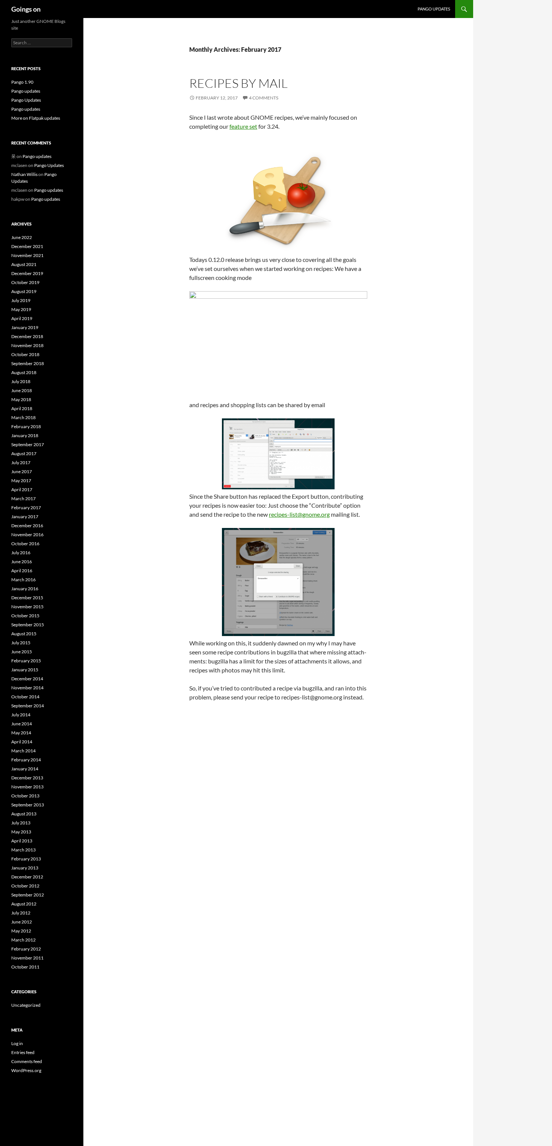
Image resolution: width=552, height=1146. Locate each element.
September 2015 (27, 624)
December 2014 (27, 678)
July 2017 (20, 462)
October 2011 (25, 967)
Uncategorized (26, 1005)
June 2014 (21, 723)
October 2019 (25, 282)
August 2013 (23, 814)
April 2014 (21, 741)
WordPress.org (26, 1070)
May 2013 (21, 832)
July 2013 (20, 823)
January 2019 (24, 327)
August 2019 (23, 291)
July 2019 (20, 300)
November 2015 (27, 606)
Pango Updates (26, 100)
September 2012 (27, 895)
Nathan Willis (24, 174)
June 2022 (21, 237)
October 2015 (25, 615)
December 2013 (27, 778)
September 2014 (27, 705)
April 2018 (21, 408)
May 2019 (21, 309)
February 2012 (26, 949)
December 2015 (27, 597)
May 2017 (21, 480)
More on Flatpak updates (35, 118)
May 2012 (21, 931)
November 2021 (27, 255)
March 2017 (23, 498)
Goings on (26, 9)
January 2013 (24, 868)
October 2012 (25, 886)
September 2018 (27, 363)
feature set (243, 126)
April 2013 (21, 841)
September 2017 (27, 444)
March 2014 (23, 750)
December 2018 (27, 336)
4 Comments (263, 98)
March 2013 (23, 850)
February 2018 (26, 426)
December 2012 (27, 877)
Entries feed (23, 1052)
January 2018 (24, 435)
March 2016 (23, 579)
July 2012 (20, 913)
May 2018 (21, 399)
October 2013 (25, 796)
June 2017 (21, 471)
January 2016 (24, 588)
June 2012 (21, 922)
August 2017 (23, 453)
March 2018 (23, 417)
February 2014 (26, 759)
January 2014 (24, 769)
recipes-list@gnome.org (299, 514)
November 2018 (27, 345)
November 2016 (27, 534)
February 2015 (26, 660)
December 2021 (27, 246)
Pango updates (434, 8)
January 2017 (24, 516)
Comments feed (26, 1061)
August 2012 (23, 904)
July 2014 (20, 714)
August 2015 (23, 633)
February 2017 (26, 507)
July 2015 (20, 642)
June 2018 (21, 390)
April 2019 (21, 318)
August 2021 (23, 264)
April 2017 (21, 489)
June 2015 (21, 651)
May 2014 (21, 732)
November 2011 (27, 958)
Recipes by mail (238, 83)
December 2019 (27, 273)
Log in (17, 1043)
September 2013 (27, 805)
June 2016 (21, 561)
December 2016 (27, 525)
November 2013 (27, 787)
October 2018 (25, 354)
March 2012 (23, 940)
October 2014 (25, 696)
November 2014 (27, 687)
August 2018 (23, 372)
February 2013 (26, 859)
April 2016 (21, 570)
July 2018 (20, 381)
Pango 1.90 (22, 82)
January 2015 (24, 669)
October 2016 (25, 543)
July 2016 (20, 552)
